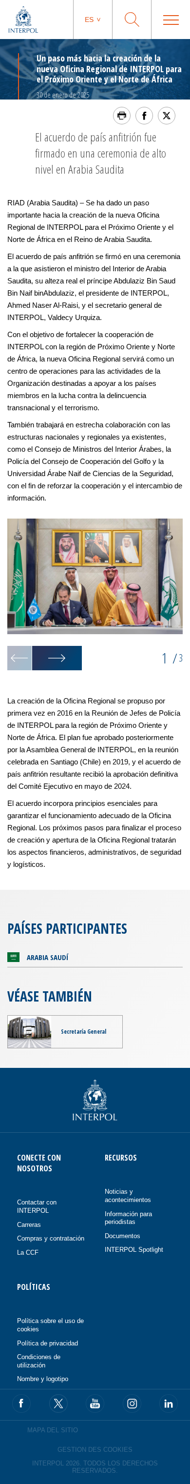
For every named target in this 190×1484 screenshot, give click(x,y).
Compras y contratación (50, 1238)
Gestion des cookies (95, 1449)
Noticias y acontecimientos (128, 1195)
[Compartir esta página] (144, 115)
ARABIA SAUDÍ (47, 957)
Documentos (122, 1236)
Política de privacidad (47, 1343)
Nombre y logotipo (42, 1379)
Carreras (29, 1224)
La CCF (27, 1252)
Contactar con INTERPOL (37, 1206)
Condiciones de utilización (38, 1361)
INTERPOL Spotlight (134, 1249)
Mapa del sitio (52, 1430)
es (89, 19)
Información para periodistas (128, 1218)
